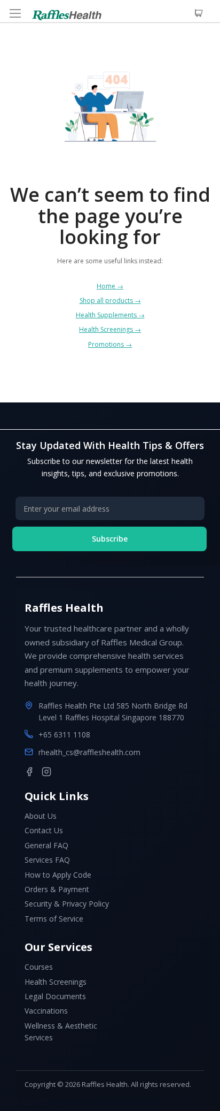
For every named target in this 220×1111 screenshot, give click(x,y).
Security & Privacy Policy (67, 904)
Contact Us (44, 830)
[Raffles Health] (66, 15)
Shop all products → (110, 300)
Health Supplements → (110, 314)
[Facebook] (29, 772)
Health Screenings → (110, 329)
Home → (110, 286)
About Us (41, 816)
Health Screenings (56, 982)
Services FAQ (47, 860)
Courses (39, 967)
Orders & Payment (57, 889)
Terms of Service (54, 919)
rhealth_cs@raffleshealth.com (89, 752)
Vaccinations (46, 1011)
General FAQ (46, 845)
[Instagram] (46, 772)
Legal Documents (55, 996)
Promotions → (110, 344)
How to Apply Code (58, 875)
